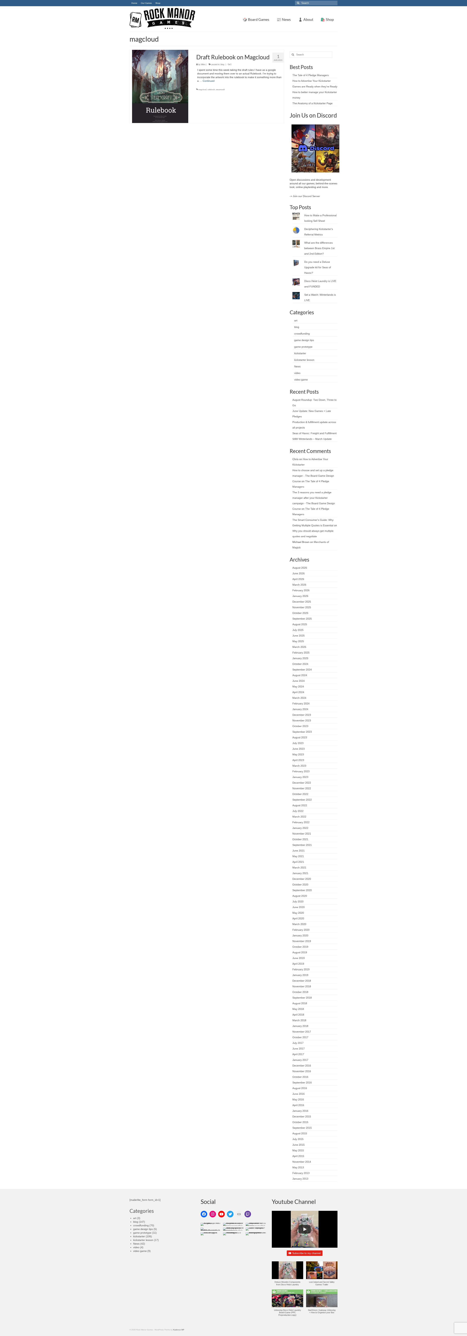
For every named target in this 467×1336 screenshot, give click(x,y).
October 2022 (300, 794)
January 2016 (300, 1110)
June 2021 (298, 850)
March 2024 (299, 697)
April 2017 (298, 1054)
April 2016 (298, 1105)
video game (301, 379)
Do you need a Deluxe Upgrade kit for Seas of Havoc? (317, 267)
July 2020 (298, 901)
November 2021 (301, 833)
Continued (209, 80)
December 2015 (301, 1116)
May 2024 (298, 686)
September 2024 (302, 669)
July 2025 (298, 629)
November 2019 (301, 941)
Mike (203, 64)
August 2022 (299, 805)
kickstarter (300, 353)
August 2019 (299, 952)
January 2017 (300, 1059)
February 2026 (301, 590)
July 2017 (298, 1042)
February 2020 (301, 929)
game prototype (303, 346)
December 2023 (301, 714)
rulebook (211, 90)
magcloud (202, 90)
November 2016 (301, 1071)
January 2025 (300, 658)
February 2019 (301, 969)
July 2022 (298, 811)
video (297, 373)
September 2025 (302, 618)
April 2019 (298, 963)
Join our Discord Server (306, 196)
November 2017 (301, 1031)
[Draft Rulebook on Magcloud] (160, 86)
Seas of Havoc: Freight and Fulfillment (314, 433)
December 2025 (301, 601)
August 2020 (299, 895)
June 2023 (298, 748)
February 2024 (301, 703)
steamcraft (220, 90)
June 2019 (298, 958)
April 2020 (298, 918)
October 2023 (300, 726)
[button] (287, 1275)
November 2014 (301, 1161)
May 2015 (298, 1150)
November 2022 (301, 788)
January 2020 (300, 935)
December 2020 (301, 878)
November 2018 (301, 986)
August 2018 (299, 1003)
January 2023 (300, 777)
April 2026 (298, 579)
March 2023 (299, 765)
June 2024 (298, 680)
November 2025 (301, 607)
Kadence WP (178, 1330)
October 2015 (300, 1122)
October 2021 (300, 839)
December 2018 (301, 980)
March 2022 (299, 816)
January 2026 (300, 596)
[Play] (304, 1229)
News (297, 366)
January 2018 (300, 1025)
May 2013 (298, 1167)
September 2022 (302, 799)
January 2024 (300, 709)
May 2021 (298, 856)
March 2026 (299, 584)
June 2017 (298, 1048)
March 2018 (299, 1020)
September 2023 (302, 731)
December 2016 (301, 1065)
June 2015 (298, 1144)
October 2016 (300, 1076)
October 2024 (300, 663)
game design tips (304, 340)
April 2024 (298, 692)
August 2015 (299, 1133)
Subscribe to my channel (306, 1253)
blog (222, 64)
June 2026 (298, 573)
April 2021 (298, 861)
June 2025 (298, 635)
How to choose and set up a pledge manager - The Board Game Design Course (313, 476)
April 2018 (298, 1014)
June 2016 (298, 1093)
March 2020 (299, 924)
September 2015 (302, 1127)
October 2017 (300, 1037)
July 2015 (298, 1139)
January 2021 (300, 873)
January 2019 (300, 975)
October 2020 (300, 884)
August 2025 (299, 624)
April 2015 (298, 1156)
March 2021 (299, 867)
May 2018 (298, 1009)
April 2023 (298, 760)
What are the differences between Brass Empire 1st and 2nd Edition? (319, 248)
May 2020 (298, 912)
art (295, 320)
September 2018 (302, 997)
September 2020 (302, 890)
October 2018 (300, 992)
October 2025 (300, 613)
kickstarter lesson (304, 359)
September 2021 (302, 844)
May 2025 (298, 641)
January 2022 (300, 827)
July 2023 (298, 743)
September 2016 (302, 1082)
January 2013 (300, 1178)
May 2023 (298, 754)
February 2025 (301, 652)
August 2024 (299, 675)
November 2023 (301, 720)
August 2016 (299, 1088)
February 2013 (301, 1173)
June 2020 (298, 907)
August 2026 (299, 567)
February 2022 (301, 822)
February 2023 (301, 771)
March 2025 (299, 646)
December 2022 (301, 782)
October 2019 (300, 946)
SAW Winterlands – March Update (312, 438)
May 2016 (298, 1099)
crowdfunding (302, 333)
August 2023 (299, 737)
